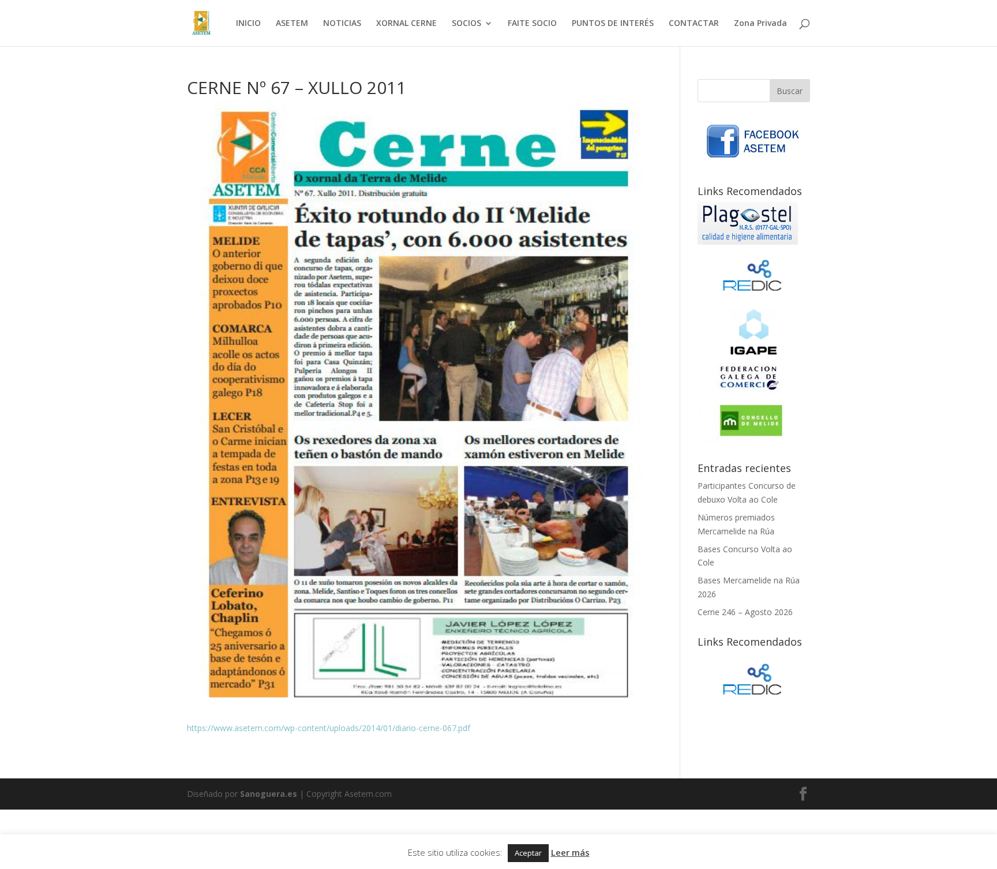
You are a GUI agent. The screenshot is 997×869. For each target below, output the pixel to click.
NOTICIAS (342, 23)
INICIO (248, 23)
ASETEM (292, 23)
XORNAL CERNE (406, 23)
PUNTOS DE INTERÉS (613, 23)
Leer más (570, 852)
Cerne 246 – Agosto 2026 (745, 611)
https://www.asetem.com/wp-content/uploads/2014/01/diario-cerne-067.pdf (328, 727)
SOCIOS (466, 23)
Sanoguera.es (268, 793)
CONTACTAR (694, 23)
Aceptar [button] (528, 853)
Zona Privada (760, 23)
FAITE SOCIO (532, 23)
